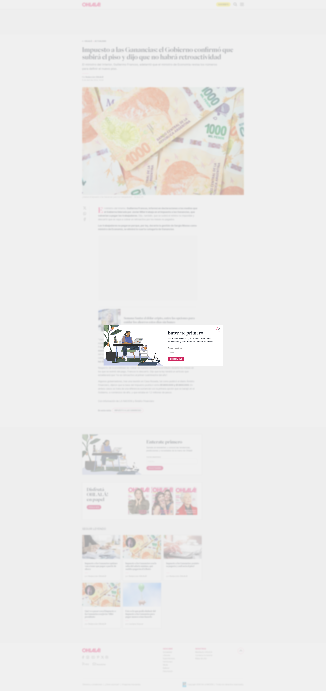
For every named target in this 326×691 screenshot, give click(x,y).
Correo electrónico (174, 348)
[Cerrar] (218, 329)
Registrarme (175, 359)
